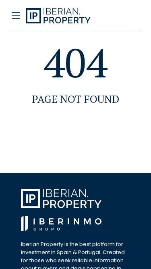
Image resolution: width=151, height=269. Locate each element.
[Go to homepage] (61, 16)
